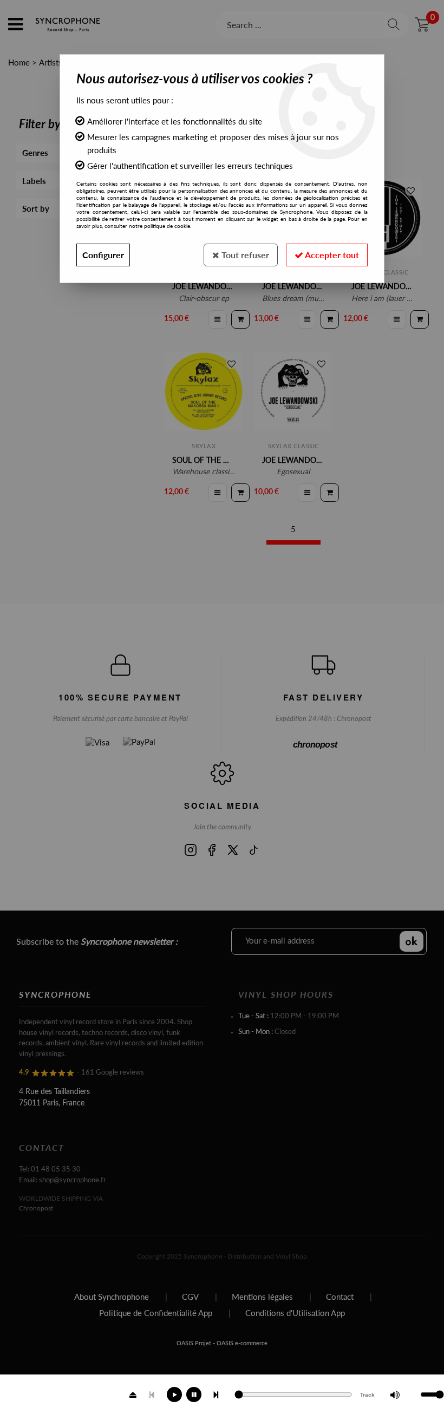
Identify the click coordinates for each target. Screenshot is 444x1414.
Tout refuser (244, 255)
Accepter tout (331, 255)
